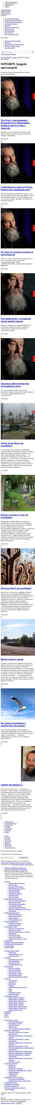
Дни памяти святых (15, 906)
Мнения (7, 1013)
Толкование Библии (15, 893)
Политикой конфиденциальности (22, 864)
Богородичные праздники (17, 907)
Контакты (8, 841)
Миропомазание (14, 1072)
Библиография (13, 897)
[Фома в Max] (7, 832)
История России (14, 963)
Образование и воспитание (14, 944)
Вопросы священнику (12, 27)
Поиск (7, 6)
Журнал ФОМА (6, 57)
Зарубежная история (15, 965)
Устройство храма (14, 925)
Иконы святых (13, 918)
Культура (8, 978)
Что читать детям (14, 935)
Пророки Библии (14, 890)
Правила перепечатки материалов (16, 869)
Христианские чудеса (16, 954)
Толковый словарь (15, 992)
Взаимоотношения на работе (18, 977)
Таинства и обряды (11, 1063)
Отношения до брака (15, 973)
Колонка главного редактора (14, 942)
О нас (6, 835)
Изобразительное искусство (18, 987)
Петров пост (13, 1027)
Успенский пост (14, 1025)
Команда (7, 842)
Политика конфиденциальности (15, 868)
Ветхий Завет (13, 885)
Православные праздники (13, 899)
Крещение (12, 1065)
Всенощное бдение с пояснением (20, 1081)
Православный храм (11, 921)
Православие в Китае (16, 1010)
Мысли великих (14, 994)
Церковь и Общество (12, 1086)
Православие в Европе (16, 1004)
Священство (13, 1075)
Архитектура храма (15, 923)
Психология (9, 966)
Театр (10, 991)
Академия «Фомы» (11, 24)
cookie (22, 871)
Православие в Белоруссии (18, 1001)
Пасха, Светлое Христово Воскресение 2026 (17, 901)
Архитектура (13, 980)
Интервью (8, 1011)
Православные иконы (12, 913)
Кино (10, 989)
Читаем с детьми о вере (12, 46)
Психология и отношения (13, 22)
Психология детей (15, 930)
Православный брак (15, 975)
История (7, 958)
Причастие (12, 1067)
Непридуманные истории (13, 20)
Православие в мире (11, 996)
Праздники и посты (11, 1020)
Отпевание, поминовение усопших (20, 1070)
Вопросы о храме (14, 1062)
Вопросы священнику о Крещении (20, 1053)
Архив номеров (10, 847)
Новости (7, 26)
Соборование (13, 1074)
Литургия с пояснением (16, 1079)
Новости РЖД (9, 947)
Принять (19, 1103)
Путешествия (9, 946)
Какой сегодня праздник (13, 41)
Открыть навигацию (11, 2)
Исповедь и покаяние (16, 1068)
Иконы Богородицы (15, 914)
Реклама (7, 839)
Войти (14, 54)
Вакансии (8, 844)
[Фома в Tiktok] (7, 827)
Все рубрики (9, 32)
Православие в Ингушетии (18, 1006)
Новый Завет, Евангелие (17, 883)
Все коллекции (10, 48)
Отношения (8, 940)
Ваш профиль (9, 4)
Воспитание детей (11, 926)
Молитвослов (9, 29)
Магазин (7, 837)
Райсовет (8, 43)
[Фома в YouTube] (8, 829)
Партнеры (8, 846)
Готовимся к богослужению (14, 1077)
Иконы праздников (15, 916)
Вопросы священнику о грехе (18, 1046)
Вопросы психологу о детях (18, 939)
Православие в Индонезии (17, 1008)
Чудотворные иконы (15, 920)
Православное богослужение (14, 44)
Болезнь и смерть (14, 968)
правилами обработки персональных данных (16, 863)
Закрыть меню (6, 12)
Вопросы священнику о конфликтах (21, 1051)
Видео (7, 1017)
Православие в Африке (16, 999)
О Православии (14, 956)
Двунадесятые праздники (17, 904)
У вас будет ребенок (15, 937)
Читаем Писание (14, 892)
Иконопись (12, 984)
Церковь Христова (11, 1082)
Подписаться (24, 857)
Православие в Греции (16, 1003)
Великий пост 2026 (15, 1023)
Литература (12, 982)
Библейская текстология (17, 888)
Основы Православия (12, 19)
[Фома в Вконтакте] (9, 822)
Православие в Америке (17, 997)
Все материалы (10, 31)
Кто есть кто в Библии (16, 887)
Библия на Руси (14, 895)
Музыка (11, 985)
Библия (7, 881)
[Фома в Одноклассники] (11, 823)
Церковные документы (12, 1084)
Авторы (14, 57)
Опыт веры (12, 952)
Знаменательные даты (16, 959)
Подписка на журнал (12, 34)
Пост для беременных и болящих (20, 1029)
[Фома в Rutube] (8, 830)
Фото (6, 1015)
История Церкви (14, 961)
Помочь (8, 10)
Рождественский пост (16, 1022)
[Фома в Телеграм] (8, 825)
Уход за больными (15, 970)
